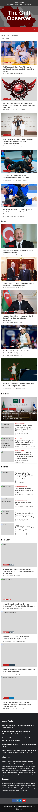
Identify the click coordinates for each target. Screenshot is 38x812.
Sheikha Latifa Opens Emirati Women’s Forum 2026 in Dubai (19, 745)
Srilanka (22, 450)
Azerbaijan (5, 246)
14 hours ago (20, 287)
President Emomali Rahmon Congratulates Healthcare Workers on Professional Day (24, 515)
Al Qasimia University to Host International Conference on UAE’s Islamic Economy (24, 442)
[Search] (35, 29)
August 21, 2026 (18, 355)
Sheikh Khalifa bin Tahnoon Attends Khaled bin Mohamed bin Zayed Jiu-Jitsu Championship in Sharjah (18, 141)
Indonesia (12, 665)
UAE (9, 62)
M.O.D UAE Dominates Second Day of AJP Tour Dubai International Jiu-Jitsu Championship (17, 212)
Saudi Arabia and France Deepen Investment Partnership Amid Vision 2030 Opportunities (19, 414)
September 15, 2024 (22, 180)
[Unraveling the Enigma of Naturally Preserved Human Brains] (7, 490)
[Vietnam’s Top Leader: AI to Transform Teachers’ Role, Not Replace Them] (19, 622)
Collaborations (27, 4)
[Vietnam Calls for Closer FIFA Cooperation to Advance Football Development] (19, 269)
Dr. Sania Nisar (20, 506)
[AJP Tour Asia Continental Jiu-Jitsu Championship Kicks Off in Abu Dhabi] (19, 161)
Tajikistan (21, 511)
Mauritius (22, 423)
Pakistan (12, 564)
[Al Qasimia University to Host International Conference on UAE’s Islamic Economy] (7, 442)
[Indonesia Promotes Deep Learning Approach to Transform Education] (19, 655)
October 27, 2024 (21, 109)
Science (17, 486)
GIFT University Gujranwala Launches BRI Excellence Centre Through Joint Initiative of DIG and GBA (18, 571)
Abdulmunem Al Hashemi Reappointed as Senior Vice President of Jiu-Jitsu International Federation (19, 105)
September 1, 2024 (19, 216)
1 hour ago (20, 255)
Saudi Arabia (12, 409)
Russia (11, 697)
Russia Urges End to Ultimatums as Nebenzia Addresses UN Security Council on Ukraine (16, 733)
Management (10, 4)
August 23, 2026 (29, 506)
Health (22, 471)
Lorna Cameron (20, 494)
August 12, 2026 (20, 462)
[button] (3, 29)
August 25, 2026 (18, 418)
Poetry (4, 599)
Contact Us (18, 4)
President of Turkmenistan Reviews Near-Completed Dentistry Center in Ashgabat (19, 739)
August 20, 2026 (20, 434)
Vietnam (10, 278)
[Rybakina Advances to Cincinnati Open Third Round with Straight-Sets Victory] (19, 369)
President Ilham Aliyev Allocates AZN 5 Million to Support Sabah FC (17, 726)
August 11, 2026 (18, 674)
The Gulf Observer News (9, 109)
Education (5, 564)
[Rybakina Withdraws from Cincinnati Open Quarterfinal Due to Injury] (19, 337)
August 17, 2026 (21, 388)
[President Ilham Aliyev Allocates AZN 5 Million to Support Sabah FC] (19, 236)
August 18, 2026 (20, 520)
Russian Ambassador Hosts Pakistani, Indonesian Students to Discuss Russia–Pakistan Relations (17, 704)
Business (5, 409)
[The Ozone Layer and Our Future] (7, 503)
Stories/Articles (23, 486)
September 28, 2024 (19, 145)
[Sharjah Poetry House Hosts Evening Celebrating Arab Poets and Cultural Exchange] (19, 590)
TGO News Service (8, 73)
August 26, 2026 (18, 322)
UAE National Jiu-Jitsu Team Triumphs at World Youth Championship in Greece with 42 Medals (18, 69)
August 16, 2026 (31, 446)
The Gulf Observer (19, 15)
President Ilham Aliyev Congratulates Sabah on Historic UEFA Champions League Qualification (19, 318)
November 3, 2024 (19, 73)
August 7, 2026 (20, 708)
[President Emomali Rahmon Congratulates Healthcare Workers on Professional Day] (7, 516)
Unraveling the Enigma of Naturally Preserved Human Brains (24, 490)
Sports (4, 62)
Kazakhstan (6, 346)
